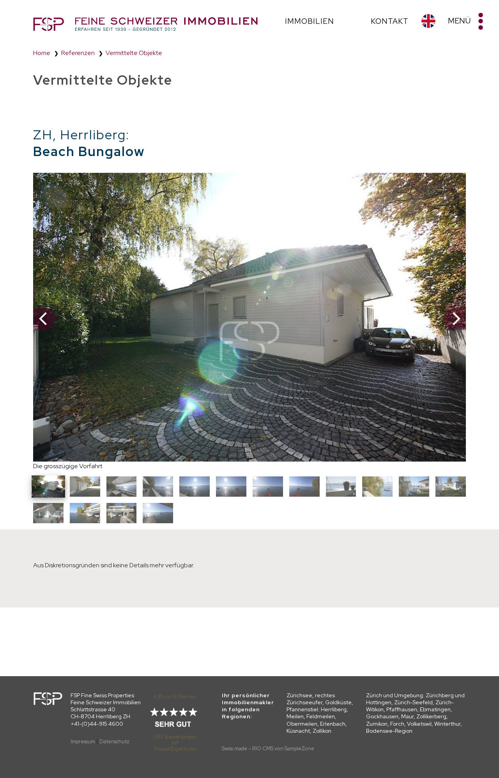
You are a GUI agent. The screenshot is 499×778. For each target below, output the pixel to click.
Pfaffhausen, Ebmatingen (418, 709)
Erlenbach (332, 723)
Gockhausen (382, 716)
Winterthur (447, 723)
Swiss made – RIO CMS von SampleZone (268, 748)
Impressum (83, 741)
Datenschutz (114, 741)
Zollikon (322, 730)
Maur (407, 716)
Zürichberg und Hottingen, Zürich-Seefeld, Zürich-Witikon (415, 702)
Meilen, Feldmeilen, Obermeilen (311, 720)
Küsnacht (298, 730)
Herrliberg (334, 709)
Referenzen (78, 53)
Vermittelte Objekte (134, 53)
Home (41, 53)
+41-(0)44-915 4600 (97, 723)
